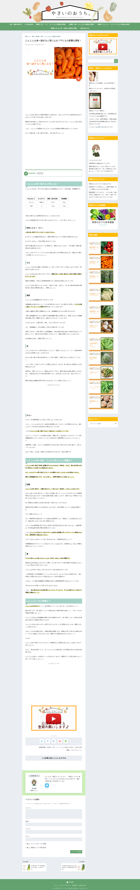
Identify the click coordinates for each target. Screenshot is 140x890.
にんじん (79, 750)
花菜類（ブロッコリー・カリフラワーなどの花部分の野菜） (114, 24)
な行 (73, 750)
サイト (27, 836)
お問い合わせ (101, 127)
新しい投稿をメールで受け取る (36, 847)
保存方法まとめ (85, 28)
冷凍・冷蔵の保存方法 (16, 24)
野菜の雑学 (79, 747)
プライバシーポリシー (65, 885)
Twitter (46, 788)
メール (28, 829)
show (40, 173)
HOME (71, 882)
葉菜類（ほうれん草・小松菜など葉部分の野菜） (64, 28)
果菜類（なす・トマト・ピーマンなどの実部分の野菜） (51, 24)
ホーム (56, 885)
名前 (27, 821)
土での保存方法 (29, 24)
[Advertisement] (53, 98)
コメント (28, 808)
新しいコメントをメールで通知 (36, 844)
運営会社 (75, 885)
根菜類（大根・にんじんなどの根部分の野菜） (82, 24)
